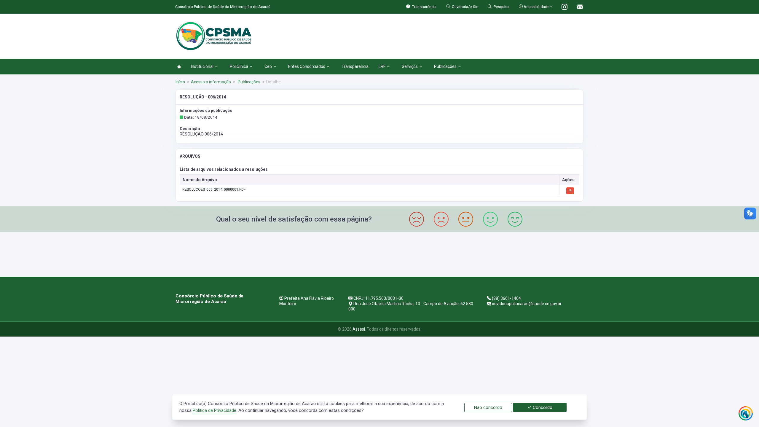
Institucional (202, 66)
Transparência (355, 66)
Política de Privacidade (214, 410)
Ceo (268, 66)
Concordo (542, 407)
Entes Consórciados (306, 66)
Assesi (359, 329)
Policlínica (239, 66)
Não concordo (488, 407)
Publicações (445, 66)
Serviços (410, 66)
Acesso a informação (211, 81)
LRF (382, 66)
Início (180, 81)
